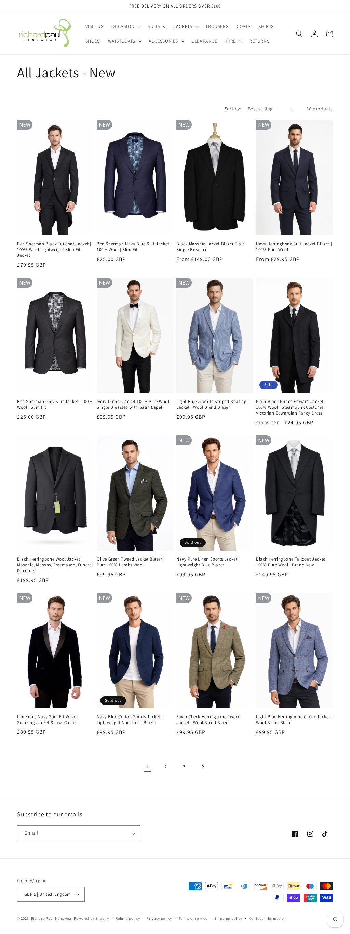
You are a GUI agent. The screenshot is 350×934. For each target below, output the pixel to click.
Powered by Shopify (91, 918)
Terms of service (193, 918)
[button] (125, 26)
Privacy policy (159, 918)
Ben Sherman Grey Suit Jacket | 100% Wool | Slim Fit (55, 404)
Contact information (267, 918)
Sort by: (233, 109)
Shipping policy (228, 918)
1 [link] (147, 766)
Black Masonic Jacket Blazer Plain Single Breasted (210, 246)
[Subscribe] (132, 833)
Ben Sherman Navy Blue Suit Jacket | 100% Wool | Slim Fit (134, 246)
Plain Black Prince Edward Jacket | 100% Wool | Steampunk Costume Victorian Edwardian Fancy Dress (291, 407)
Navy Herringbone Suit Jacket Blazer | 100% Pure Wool (294, 246)
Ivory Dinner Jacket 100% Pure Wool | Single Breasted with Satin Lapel (134, 404)
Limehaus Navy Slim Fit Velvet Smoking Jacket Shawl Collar (47, 719)
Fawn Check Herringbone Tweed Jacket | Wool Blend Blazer (208, 719)
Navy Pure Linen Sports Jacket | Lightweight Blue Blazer (208, 562)
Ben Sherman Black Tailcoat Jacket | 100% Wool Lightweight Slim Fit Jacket (54, 249)
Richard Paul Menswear (52, 918)
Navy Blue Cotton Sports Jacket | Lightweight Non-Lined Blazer (130, 719)
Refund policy (128, 918)
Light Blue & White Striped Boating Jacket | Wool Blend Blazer (211, 404)
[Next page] (202, 766)
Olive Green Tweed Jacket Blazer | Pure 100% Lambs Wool (131, 562)
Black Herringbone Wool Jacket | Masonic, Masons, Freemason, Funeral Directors (55, 565)
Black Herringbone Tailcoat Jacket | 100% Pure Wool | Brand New (292, 562)
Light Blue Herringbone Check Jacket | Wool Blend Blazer (294, 719)
